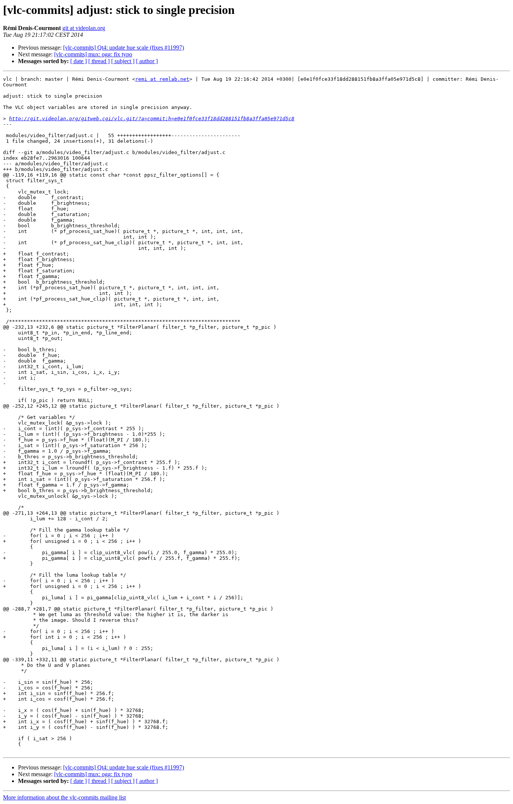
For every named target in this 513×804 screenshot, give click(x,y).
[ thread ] (99, 61)
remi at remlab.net (162, 79)
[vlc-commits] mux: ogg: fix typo (93, 54)
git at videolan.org (83, 28)
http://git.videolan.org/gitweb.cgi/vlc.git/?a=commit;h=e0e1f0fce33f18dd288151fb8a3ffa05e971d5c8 (151, 118)
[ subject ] (122, 61)
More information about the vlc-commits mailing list (64, 797)
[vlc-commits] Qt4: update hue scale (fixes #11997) (123, 47)
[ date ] (78, 61)
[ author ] (147, 61)
